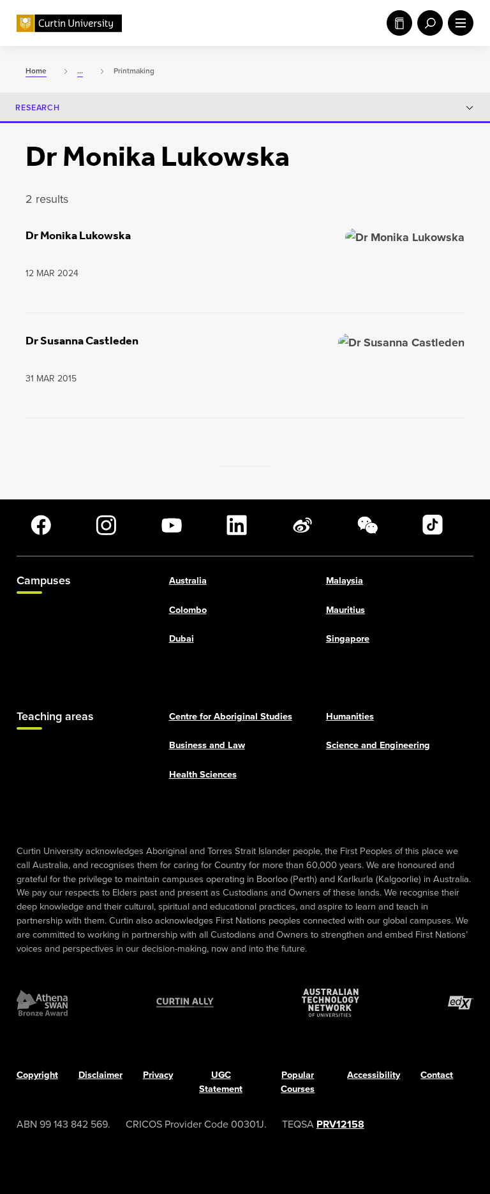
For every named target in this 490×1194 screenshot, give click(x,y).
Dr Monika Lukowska (78, 235)
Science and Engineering (378, 745)
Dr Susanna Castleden (82, 341)
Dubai (181, 638)
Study (397, 23)
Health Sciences (203, 774)
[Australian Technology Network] (330, 1003)
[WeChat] (367, 525)
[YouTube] (171, 525)
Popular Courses (298, 1082)
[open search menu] (427, 23)
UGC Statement (220, 1082)
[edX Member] (460, 1003)
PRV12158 (340, 1124)
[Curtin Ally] (185, 1003)
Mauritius (345, 609)
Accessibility (373, 1075)
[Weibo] (302, 525)
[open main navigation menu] (458, 23)
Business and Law (207, 745)
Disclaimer (100, 1075)
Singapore (347, 638)
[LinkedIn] (236, 525)
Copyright (37, 1075)
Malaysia (344, 580)
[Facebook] (41, 525)
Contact (436, 1075)
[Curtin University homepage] (69, 23)
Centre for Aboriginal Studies (230, 716)
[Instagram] (106, 525)
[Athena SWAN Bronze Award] (42, 1003)
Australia (188, 580)
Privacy (158, 1075)
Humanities (350, 716)
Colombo (188, 609)
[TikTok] (432, 525)
